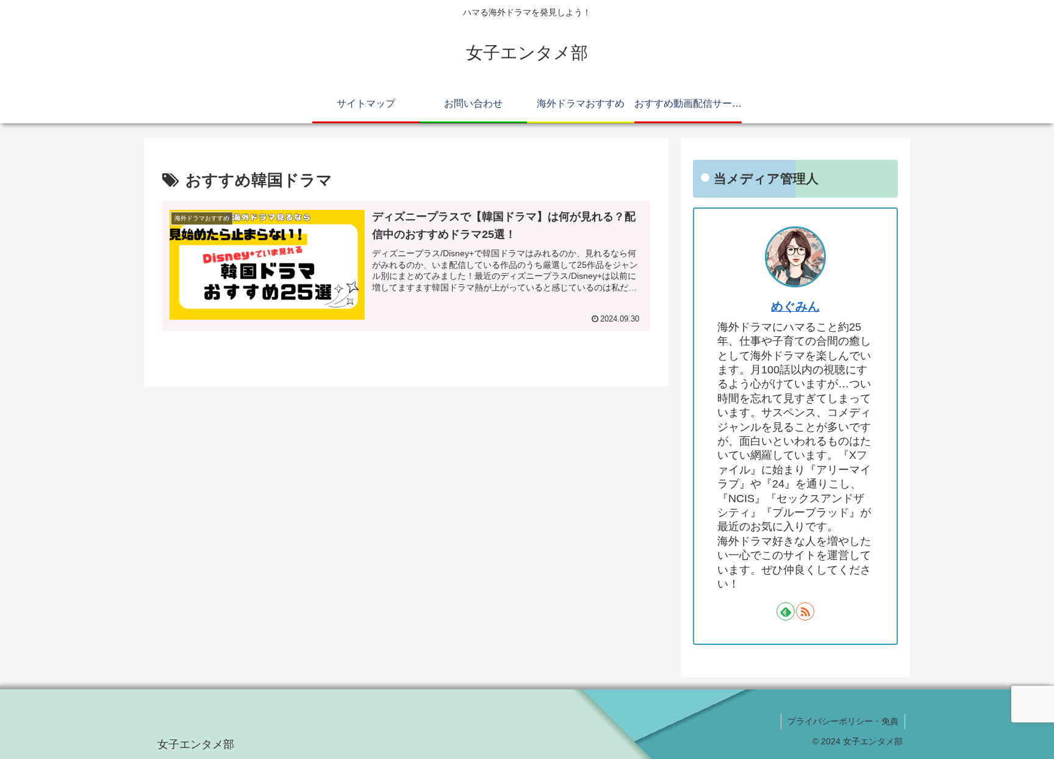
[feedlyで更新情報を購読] (785, 611)
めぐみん (795, 306)
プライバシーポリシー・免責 (842, 721)
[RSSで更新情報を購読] (805, 611)
